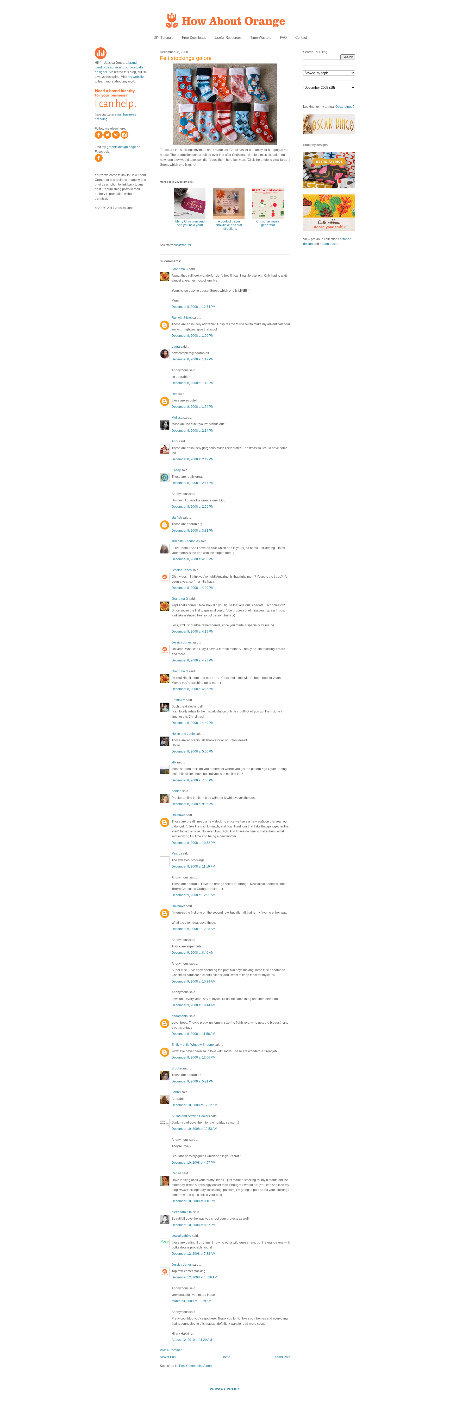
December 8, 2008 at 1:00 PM (193, 335)
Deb (175, 394)
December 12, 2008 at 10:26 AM (194, 1277)
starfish (177, 517)
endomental (180, 1016)
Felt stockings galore (186, 58)
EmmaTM (178, 700)
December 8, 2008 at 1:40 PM (193, 383)
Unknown (178, 815)
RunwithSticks (182, 318)
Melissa (177, 417)
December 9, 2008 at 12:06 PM (193, 1057)
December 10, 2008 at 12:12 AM (194, 1105)
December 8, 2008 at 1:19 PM (193, 359)
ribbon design (329, 244)
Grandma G (180, 269)
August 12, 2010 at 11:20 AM (192, 1340)
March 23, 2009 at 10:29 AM (191, 1301)
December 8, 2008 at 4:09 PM (193, 588)
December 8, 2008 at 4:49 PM (193, 723)
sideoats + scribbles (186, 541)
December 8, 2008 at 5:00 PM (193, 751)
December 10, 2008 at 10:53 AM (194, 1129)
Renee (176, 1173)
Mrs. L (176, 853)
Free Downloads (194, 38)
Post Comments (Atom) (195, 1366)
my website (136, 77)
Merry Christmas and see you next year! (190, 223)
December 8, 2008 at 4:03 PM (193, 559)
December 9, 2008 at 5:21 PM (193, 1081)
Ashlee (177, 791)
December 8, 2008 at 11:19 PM (193, 866)
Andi (175, 441)
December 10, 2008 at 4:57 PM (193, 1162)
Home (226, 1357)
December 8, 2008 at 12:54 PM (193, 307)
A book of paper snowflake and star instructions (229, 225)
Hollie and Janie (183, 734)
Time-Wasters (260, 38)
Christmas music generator (268, 223)
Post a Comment (171, 1350)
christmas (180, 244)
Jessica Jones (182, 570)
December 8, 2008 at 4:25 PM (193, 689)
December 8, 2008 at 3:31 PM (193, 530)
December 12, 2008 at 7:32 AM (193, 1254)
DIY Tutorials (163, 38)
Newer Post (168, 1357)
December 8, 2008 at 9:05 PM (193, 804)
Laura (176, 346)
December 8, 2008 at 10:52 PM (193, 843)
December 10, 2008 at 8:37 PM (193, 1225)
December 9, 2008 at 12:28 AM (193, 929)
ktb (174, 762)
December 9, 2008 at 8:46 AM (193, 952)
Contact (301, 38)
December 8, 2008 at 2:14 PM (193, 430)
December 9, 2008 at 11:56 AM (193, 1034)
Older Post (282, 1357)
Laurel (176, 1092)
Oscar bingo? (344, 107)
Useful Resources (228, 38)
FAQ (283, 38)
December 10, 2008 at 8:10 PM (193, 1201)
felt (189, 244)
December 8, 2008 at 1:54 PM (193, 407)
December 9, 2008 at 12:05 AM (193, 895)
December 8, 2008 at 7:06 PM (193, 780)
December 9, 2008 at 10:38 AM (193, 981)
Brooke (177, 1068)
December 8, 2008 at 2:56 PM (193, 506)
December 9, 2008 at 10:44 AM (193, 1005)
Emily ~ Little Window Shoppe (193, 1045)
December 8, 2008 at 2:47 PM (193, 483)
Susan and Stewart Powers (191, 1116)
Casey (176, 470)
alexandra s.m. (182, 1212)
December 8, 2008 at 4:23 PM (193, 660)
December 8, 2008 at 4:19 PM (193, 631)
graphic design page (121, 147)
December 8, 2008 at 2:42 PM (193, 459)
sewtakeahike (181, 1236)
